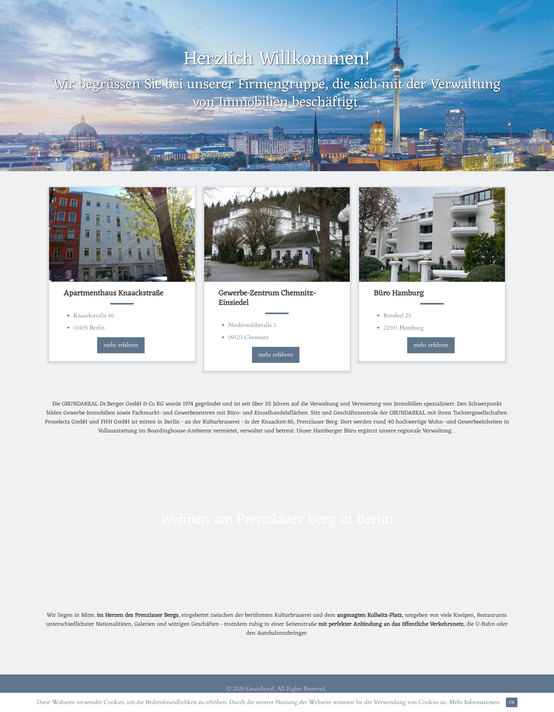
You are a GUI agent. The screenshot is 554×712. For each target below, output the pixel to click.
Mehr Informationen (474, 702)
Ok (512, 702)
